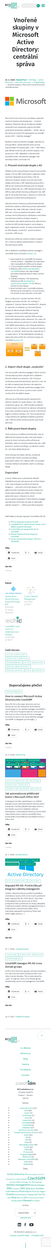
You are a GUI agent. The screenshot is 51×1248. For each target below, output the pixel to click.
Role (28, 670)
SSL (22, 1198)
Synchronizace (33, 1198)
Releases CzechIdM (26, 1159)
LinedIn (19, 1224)
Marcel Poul (21, 80)
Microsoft (23, 666)
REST (36, 1194)
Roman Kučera (22, 854)
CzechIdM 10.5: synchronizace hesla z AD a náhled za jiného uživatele (28, 525)
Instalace (15, 1189)
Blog (25, 1059)
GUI (33, 1182)
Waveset (27, 1200)
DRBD (18, 1182)
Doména (12, 1182)
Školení (37, 1201)
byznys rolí (31, 253)
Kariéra (25, 1064)
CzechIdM (34, 760)
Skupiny (39, 670)
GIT (30, 1182)
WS (33, 1201)
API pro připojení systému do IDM (24, 522)
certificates (27, 1115)
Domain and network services (23, 789)
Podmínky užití (37, 1235)
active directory (16, 654)
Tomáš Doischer (22, 949)
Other (26, 1149)
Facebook (25, 1224)
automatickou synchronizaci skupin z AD (23, 282)
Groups (10, 666)
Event (26, 1135)
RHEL (9, 1198)
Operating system (26, 1144)
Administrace (25, 1217)
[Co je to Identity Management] (32, 590)
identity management (18, 1184)
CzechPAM (27, 1125)
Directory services (23, 82)
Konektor (40, 1188)
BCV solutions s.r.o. (12, 5)
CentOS (18, 1179)
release (31, 1194)
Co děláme (25, 1048)
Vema (41, 1198)
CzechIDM (25, 1083)
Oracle (26, 1147)
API (26, 1174)
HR (27, 1137)
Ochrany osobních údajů (19, 1235)
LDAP (8, 1191)
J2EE (22, 1188)
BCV (26, 1110)
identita (24, 764)
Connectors (27, 1120)
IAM (27, 1140)
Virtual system (17, 1200)
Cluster (24, 1179)
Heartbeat (38, 1182)
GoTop (42, 1036)
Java (27, 1188)
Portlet (16, 1195)
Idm (9, 1188)
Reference (25, 1053)
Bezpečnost (10, 1179)
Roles (18, 1198)
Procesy (27, 1152)
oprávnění (12, 864)
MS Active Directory (18, 860)
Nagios (43, 1191)
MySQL (37, 1191)
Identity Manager (37, 1185)
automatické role (34, 1174)
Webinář (27, 1164)
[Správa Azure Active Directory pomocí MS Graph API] (13, 590)
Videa (26, 1161)
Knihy (27, 1142)
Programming (38, 82)
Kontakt (25, 1075)
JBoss (33, 1188)
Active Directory (33, 662)
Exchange (12, 764)
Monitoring (24, 1191)
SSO (25, 1197)
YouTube (31, 1224)
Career (27, 1113)
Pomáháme (25, 1069)
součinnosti (27, 864)
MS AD (35, 860)
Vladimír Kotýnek (23, 1016)
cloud (27, 1118)
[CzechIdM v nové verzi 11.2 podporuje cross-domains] (13, 620)
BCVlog (33, 80)
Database (26, 1127)
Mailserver (14, 1191)
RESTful (42, 1194)
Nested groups (15, 670)
